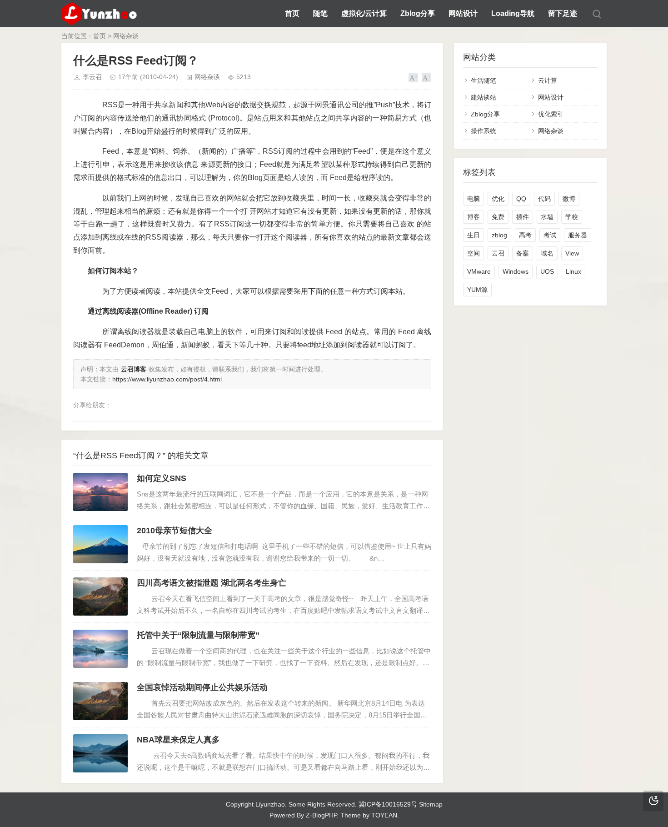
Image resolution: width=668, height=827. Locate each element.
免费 (498, 217)
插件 (522, 217)
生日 (473, 235)
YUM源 (477, 289)
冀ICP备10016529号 (388, 804)
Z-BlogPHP (321, 815)
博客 (473, 217)
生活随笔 (483, 80)
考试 (549, 235)
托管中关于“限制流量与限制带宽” (198, 635)
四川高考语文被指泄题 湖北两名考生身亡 (211, 582)
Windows (515, 271)
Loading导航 (512, 13)
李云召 (92, 76)
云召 (498, 253)
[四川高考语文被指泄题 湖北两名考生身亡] (100, 596)
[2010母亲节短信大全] (100, 544)
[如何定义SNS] (100, 492)
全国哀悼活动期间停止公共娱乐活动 (202, 687)
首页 (292, 13)
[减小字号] (426, 77)
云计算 (547, 80)
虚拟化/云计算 (364, 13)
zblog (499, 235)
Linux (573, 271)
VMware (479, 271)
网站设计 (463, 13)
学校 (571, 217)
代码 (544, 198)
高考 (525, 235)
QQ (521, 198)
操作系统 (483, 131)
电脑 (473, 198)
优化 (498, 198)
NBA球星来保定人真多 (178, 739)
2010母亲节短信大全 (174, 530)
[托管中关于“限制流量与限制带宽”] (100, 649)
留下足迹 (562, 13)
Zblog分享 (417, 13)
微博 (569, 198)
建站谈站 (483, 97)
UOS (547, 271)
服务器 (577, 235)
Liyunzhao (270, 804)
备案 (522, 253)
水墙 (547, 217)
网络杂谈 (126, 36)
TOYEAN (384, 815)
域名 (547, 253)
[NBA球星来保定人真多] (100, 753)
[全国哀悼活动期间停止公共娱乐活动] (100, 701)
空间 (473, 253)
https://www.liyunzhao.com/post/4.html (167, 379)
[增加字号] (413, 77)
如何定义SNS (161, 478)
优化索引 (550, 114)
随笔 (320, 13)
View (572, 253)
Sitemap (431, 804)
